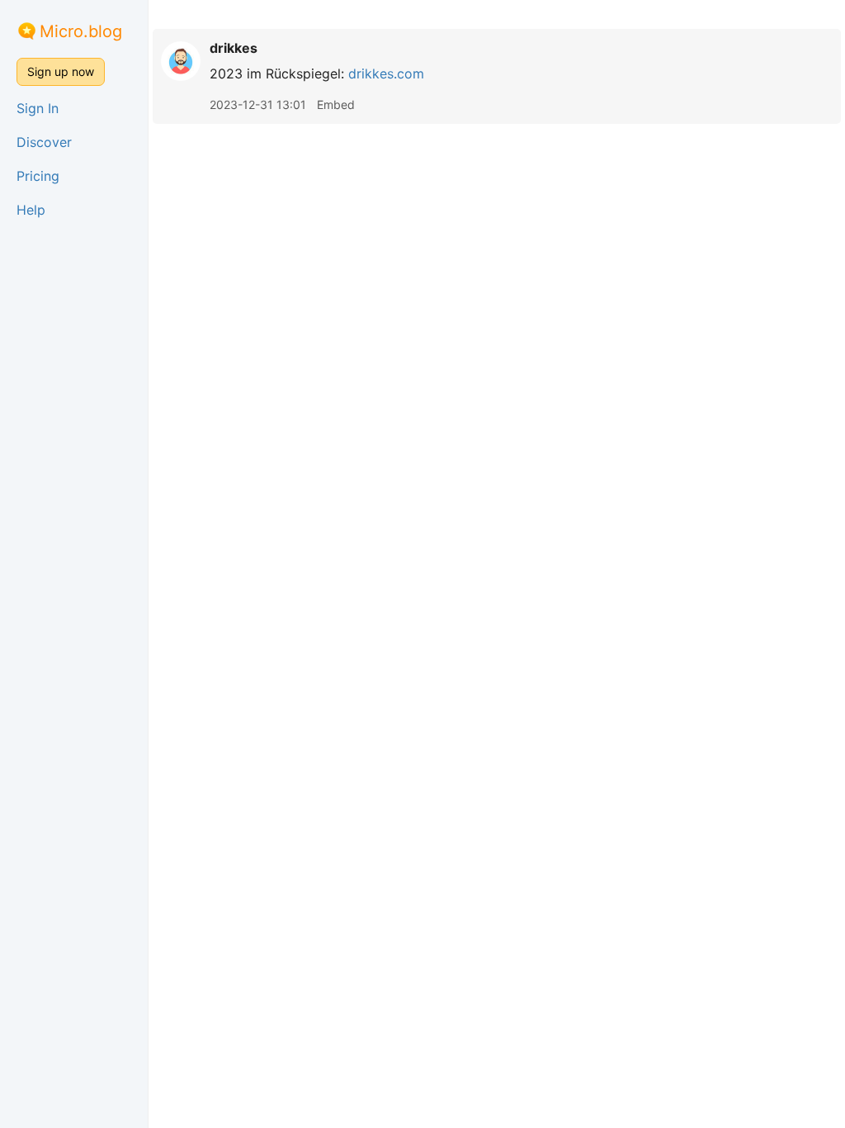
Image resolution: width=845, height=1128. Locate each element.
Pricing (38, 176)
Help (31, 209)
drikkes (233, 48)
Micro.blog (81, 31)
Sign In (38, 108)
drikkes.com (386, 73)
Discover (44, 142)
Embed (336, 104)
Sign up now (60, 71)
